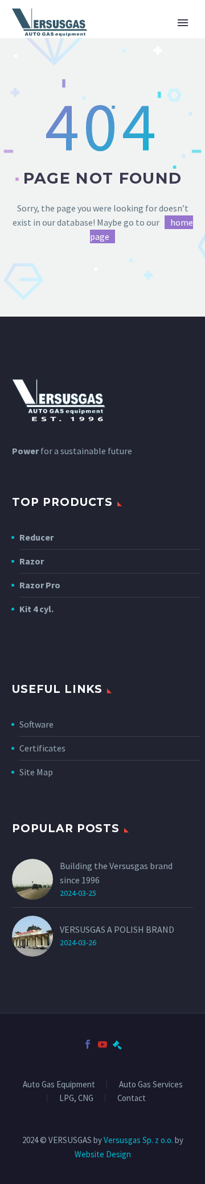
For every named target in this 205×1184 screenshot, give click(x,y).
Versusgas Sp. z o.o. (138, 1140)
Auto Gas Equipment (59, 1085)
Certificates (42, 748)
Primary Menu (183, 22)
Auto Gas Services (151, 1085)
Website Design (103, 1154)
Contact (131, 1098)
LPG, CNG (76, 1098)
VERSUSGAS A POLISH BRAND (117, 929)
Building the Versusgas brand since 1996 (116, 873)
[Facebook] (87, 1044)
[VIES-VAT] (117, 1044)
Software (36, 724)
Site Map (36, 772)
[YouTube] (102, 1044)
